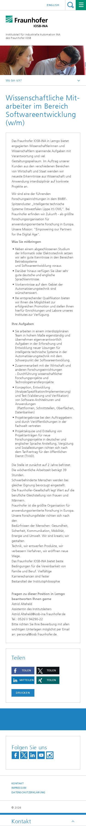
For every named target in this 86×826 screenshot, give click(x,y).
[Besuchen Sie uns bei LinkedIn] (32, 755)
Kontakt (17, 783)
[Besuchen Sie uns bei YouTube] (41, 755)
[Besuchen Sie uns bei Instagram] (49, 755)
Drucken (23, 692)
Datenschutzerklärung (28, 792)
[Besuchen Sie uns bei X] (24, 755)
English (53, 5)
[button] (22, 670)
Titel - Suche (70, 5)
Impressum (18, 787)
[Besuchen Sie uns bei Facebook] (15, 755)
